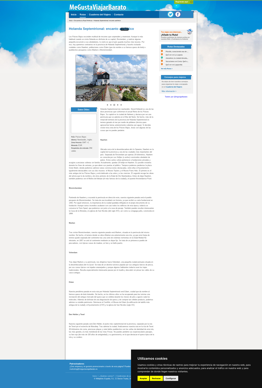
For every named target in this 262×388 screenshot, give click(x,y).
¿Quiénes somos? (106, 376)
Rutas (83, 14)
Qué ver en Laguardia (172, 65)
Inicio (74, 14)
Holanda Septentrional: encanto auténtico (107, 20)
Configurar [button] (171, 378)
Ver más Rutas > (166, 68)
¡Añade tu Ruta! (169, 35)
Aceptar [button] (143, 378)
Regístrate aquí (181, 2)
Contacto (118, 14)
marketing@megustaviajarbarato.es (84, 369)
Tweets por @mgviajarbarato (176, 97)
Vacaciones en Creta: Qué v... (175, 61)
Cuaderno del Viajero (100, 14)
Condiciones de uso (124, 376)
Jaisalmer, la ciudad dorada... (175, 58)
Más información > (169, 91)
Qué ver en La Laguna (173, 55)
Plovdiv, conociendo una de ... (175, 52)
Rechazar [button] (156, 378)
